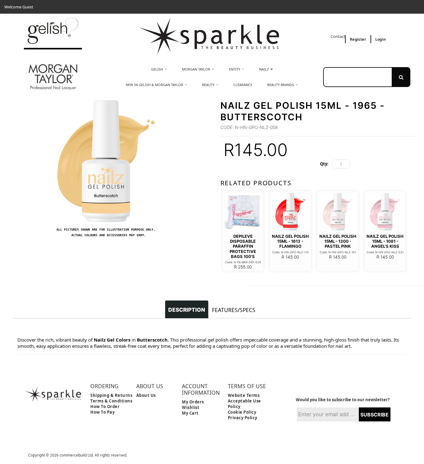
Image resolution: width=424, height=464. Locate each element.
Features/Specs (233, 310)
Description (186, 309)
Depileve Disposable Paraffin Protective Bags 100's (243, 246)
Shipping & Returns (111, 395)
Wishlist (190, 407)
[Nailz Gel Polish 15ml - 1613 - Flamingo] (290, 212)
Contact (338, 36)
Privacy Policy (242, 417)
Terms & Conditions (111, 401)
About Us (146, 395)
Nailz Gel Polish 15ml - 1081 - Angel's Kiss (385, 241)
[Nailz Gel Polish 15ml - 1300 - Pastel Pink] (338, 212)
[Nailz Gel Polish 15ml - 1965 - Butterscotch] (106, 103)
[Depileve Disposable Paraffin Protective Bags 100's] (243, 212)
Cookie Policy (242, 412)
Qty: (324, 164)
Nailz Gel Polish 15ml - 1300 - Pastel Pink (337, 241)
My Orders (193, 402)
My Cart (190, 413)
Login (380, 39)
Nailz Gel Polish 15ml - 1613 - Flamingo (290, 241)
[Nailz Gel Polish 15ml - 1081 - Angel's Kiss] (385, 212)
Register (358, 39)
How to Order (105, 406)
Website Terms (244, 395)
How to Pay (102, 412)
